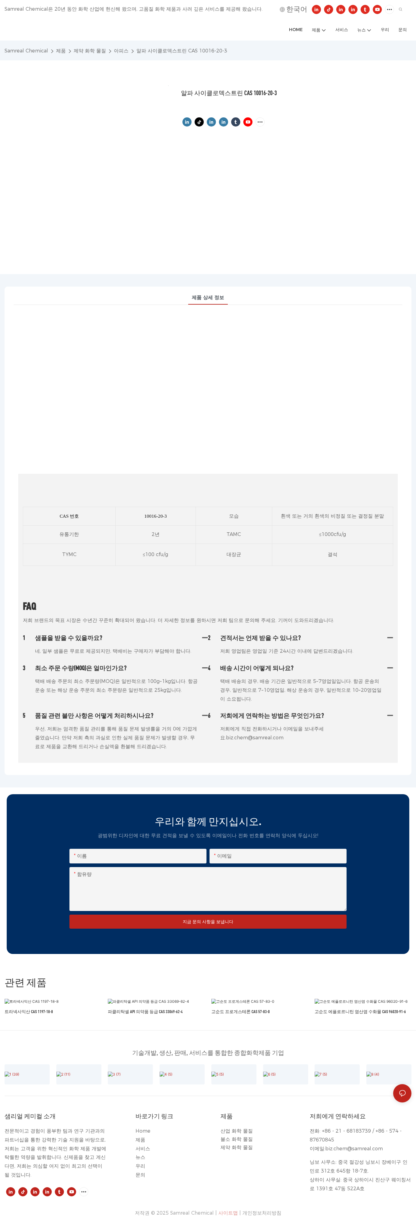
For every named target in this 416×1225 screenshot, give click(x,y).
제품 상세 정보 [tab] (208, 297)
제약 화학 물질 (90, 51)
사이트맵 (228, 1213)
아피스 (121, 51)
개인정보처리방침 (261, 1213)
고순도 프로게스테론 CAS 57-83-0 (240, 1011)
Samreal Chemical (26, 51)
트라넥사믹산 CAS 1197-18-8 (29, 1011)
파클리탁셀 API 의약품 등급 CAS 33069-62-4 (145, 1011)
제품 (61, 51)
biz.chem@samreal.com (354, 1149)
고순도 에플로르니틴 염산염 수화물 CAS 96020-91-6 (360, 1011)
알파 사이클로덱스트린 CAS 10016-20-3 (181, 51)
